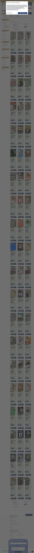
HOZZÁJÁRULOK (22, 13)
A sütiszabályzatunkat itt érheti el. (13, 9)
